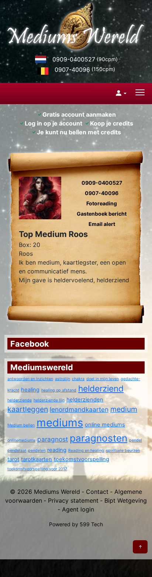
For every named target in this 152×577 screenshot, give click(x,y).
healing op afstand (58, 390)
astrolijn (62, 378)
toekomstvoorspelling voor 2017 (37, 469)
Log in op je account (53, 123)
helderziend (101, 388)
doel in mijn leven (102, 378)
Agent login (78, 509)
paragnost (52, 439)
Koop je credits (111, 123)
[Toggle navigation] (140, 93)
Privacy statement (73, 500)
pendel (135, 440)
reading (56, 450)
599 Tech (91, 524)
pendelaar (16, 450)
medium (123, 409)
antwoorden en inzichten (30, 378)
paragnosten (98, 438)
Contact (97, 491)
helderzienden (84, 399)
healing (30, 389)
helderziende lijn (49, 400)
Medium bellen (21, 425)
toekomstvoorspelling (81, 459)
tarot (13, 459)
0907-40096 (72, 69)
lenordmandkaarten (79, 409)
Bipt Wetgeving (125, 500)
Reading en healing (86, 450)
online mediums (105, 424)
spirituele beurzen (123, 450)
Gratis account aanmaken (79, 114)
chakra (78, 378)
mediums (60, 422)
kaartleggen (27, 409)
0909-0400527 (73, 59)
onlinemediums (21, 440)
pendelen (36, 450)
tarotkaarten (36, 459)
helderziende (19, 400)
